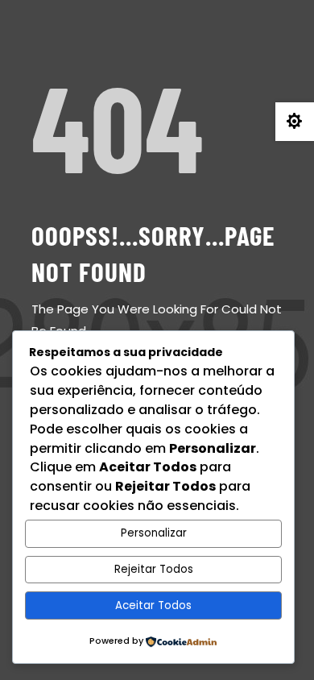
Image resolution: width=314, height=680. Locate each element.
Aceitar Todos (153, 605)
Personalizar (154, 533)
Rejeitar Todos (153, 569)
